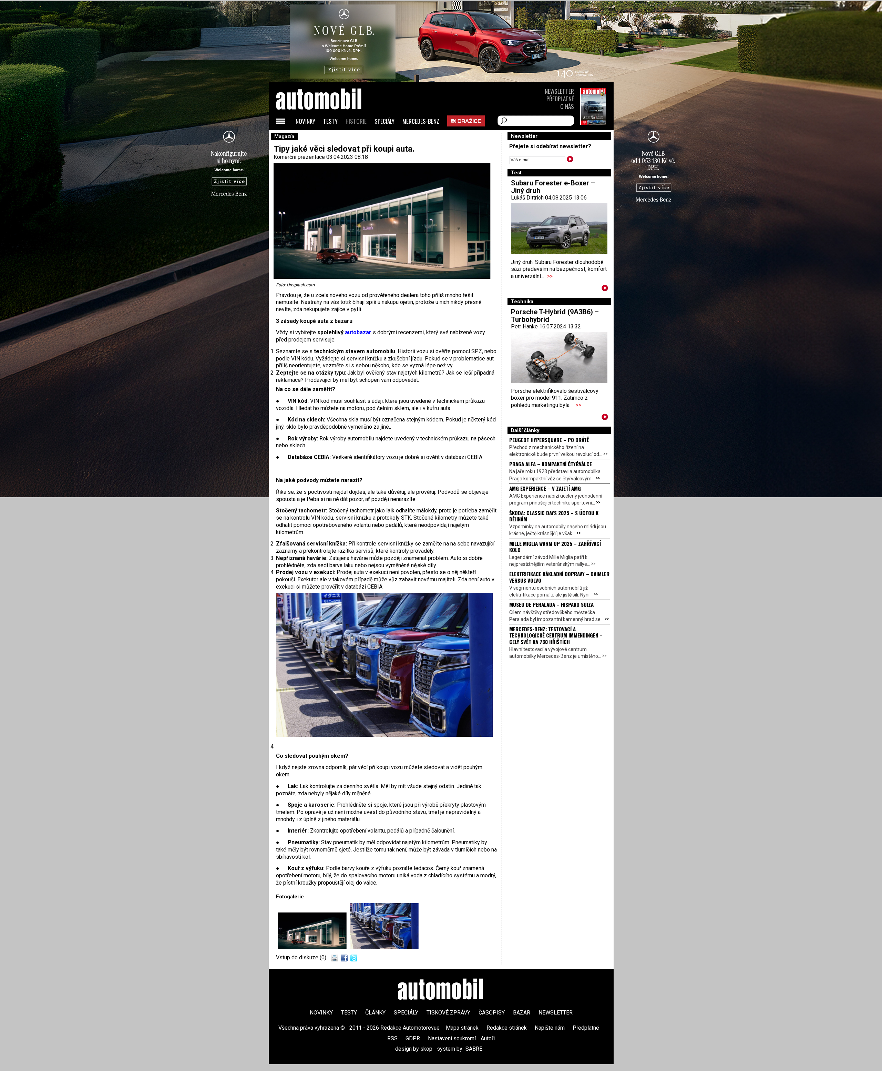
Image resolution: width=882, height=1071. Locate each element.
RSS (392, 1038)
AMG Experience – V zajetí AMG (545, 488)
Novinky (305, 121)
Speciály (384, 121)
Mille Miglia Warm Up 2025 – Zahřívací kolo (555, 546)
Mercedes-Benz (420, 121)
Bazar (521, 1012)
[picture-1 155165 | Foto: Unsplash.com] (314, 947)
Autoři (488, 1038)
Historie (356, 121)
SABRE (473, 1049)
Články (375, 1012)
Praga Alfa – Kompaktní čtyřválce (550, 464)
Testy (330, 121)
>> (550, 276)
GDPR (413, 1038)
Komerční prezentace (299, 157)
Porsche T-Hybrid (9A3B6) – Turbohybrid (555, 316)
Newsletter (559, 91)
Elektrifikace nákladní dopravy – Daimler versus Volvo (559, 577)
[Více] (605, 289)
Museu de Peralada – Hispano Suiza (551, 604)
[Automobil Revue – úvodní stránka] (328, 138)
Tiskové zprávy (448, 1012)
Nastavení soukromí (452, 1038)
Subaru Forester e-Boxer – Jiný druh (553, 187)
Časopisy (492, 1012)
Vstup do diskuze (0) (301, 957)
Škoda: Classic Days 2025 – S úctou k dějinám (553, 516)
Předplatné (560, 98)
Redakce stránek (506, 1027)
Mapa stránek (462, 1027)
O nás (567, 106)
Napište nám (550, 1027)
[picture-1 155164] (384, 947)
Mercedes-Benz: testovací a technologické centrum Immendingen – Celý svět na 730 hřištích (556, 635)
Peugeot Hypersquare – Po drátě (549, 439)
